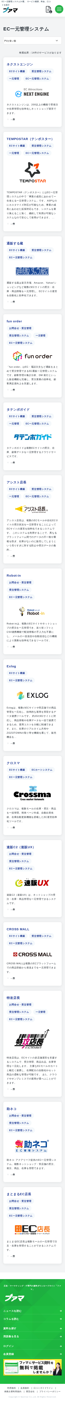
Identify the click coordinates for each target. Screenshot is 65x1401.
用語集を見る (11, 1336)
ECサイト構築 (17, 71)
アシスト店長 (16, 482)
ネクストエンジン (20, 64)
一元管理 (14, 78)
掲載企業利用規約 (13, 1391)
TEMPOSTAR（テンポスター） (30, 139)
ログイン (8, 1346)
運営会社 (30, 1391)
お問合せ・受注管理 (20, 328)
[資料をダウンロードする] (51, 9)
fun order (14, 321)
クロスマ (13, 763)
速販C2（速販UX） (21, 847)
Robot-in (14, 575)
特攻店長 (13, 998)
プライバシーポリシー (50, 1391)
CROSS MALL (18, 929)
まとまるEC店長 (19, 1194)
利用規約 (11, 1388)
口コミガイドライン (43, 1388)
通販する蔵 (15, 243)
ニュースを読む (12, 1310)
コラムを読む (11, 1318)
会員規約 (24, 1388)
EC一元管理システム (37, 78)
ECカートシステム (42, 770)
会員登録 (8, 1354)
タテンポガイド (18, 409)
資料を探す (9, 1328)
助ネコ (12, 1109)
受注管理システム (42, 71)
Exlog (11, 666)
